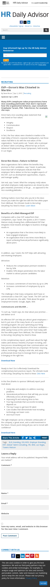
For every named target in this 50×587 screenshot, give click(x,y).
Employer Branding (38, 442)
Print (44, 438)
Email (4, 503)
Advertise (36, 26)
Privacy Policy (31, 578)
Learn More (30, 205)
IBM (33, 445)
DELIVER (25, 442)
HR (29, 445)
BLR (10, 442)
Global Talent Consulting (17, 445)
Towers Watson (9, 447)
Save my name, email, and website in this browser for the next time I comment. (24, 527)
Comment (6, 465)
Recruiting (27, 93)
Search (46, 30)
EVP (4, 445)
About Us (28, 26)
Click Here (41, 373)
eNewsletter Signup (16, 26)
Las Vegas (40, 445)
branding (17, 442)
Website (5, 513)
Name (4, 493)
